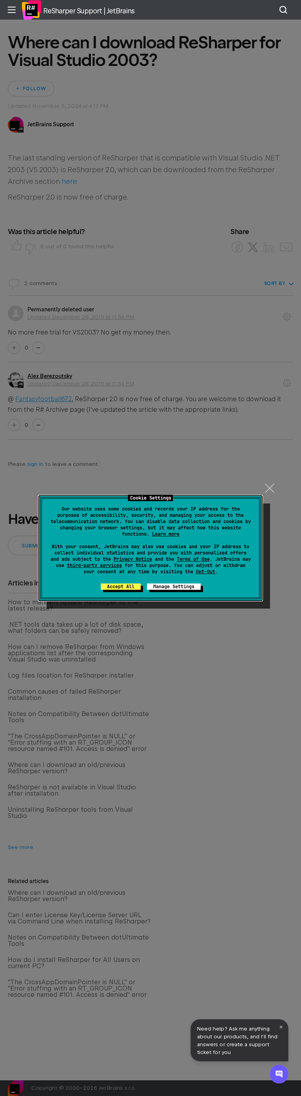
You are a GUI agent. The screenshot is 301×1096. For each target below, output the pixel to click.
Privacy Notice (133, 559)
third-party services (94, 565)
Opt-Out (205, 572)
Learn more (166, 534)
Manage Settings (173, 586)
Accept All (120, 586)
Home (31, 10)
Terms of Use (193, 559)
